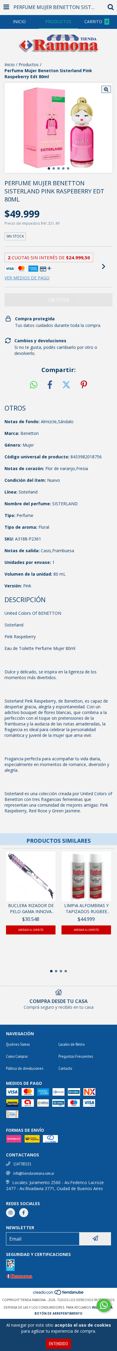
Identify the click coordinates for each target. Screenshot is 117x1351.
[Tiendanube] (58, 1294)
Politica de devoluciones (24, 1068)
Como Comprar (17, 1056)
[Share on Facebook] (49, 385)
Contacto (65, 1068)
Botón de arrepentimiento (58, 1313)
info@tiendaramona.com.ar (33, 1173)
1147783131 (22, 1164)
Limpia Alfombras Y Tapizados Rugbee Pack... (86, 909)
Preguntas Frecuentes (75, 1056)
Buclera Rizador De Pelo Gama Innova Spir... (31, 909)
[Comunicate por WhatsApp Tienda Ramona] (104, 1305)
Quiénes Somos (18, 1044)
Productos (29, 64)
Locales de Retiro (71, 1044)
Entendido (58, 1343)
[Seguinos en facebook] (23, 1212)
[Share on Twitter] (66, 385)
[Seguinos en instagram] (10, 1212)
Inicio (9, 64)
